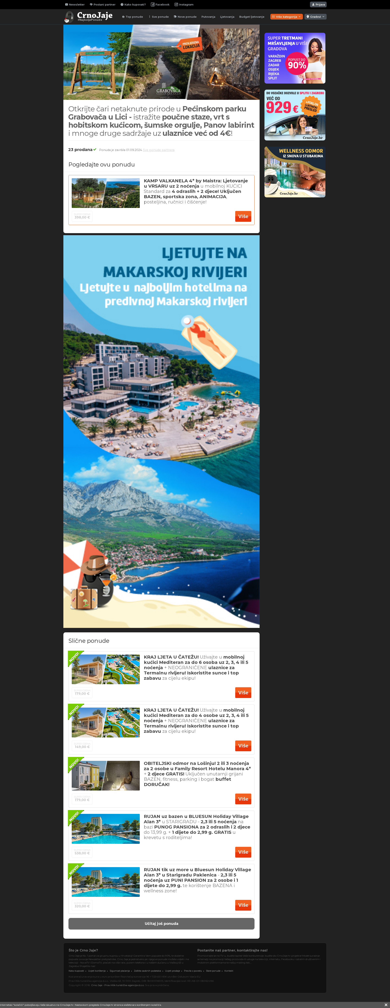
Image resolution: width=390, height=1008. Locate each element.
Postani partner (103, 4)
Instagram (186, 4)
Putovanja (208, 16)
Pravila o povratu (193, 970)
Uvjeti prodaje (172, 970)
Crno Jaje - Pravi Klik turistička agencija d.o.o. (117, 985)
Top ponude (132, 17)
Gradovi (315, 17)
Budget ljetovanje (251, 16)
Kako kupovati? (133, 4)
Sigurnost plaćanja (120, 970)
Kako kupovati (76, 970)
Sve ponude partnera (158, 150)
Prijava (318, 4)
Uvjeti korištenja (97, 970)
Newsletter (75, 4)
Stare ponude (213, 970)
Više (243, 216)
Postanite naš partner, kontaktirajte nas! (232, 950)
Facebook (162, 4)
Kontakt (228, 970)
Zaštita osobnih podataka (147, 970)
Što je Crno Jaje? (83, 950)
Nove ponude (185, 17)
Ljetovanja (227, 16)
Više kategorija (286, 17)
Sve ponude (158, 17)
